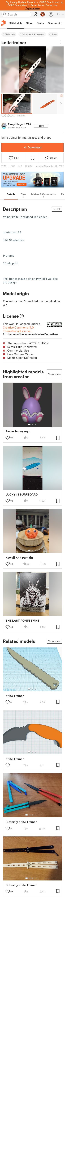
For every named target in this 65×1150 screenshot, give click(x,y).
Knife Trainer (15, 695)
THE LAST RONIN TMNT (23, 620)
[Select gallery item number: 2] (32, 424)
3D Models (10, 34)
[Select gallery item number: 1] (29, 424)
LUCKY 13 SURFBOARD (22, 494)
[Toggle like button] (8, 438)
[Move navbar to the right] (61, 23)
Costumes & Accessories (33, 34)
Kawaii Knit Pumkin (19, 557)
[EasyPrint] (35, 14)
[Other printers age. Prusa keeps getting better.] (32, 180)
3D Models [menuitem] (15, 23)
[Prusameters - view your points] (42, 14)
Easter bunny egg (17, 431)
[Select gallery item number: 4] (35, 815)
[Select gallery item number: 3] (35, 424)
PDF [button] (58, 209)
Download (34, 147)
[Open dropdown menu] (60, 42)
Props (54, 34)
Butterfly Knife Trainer (21, 822)
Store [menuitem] (29, 23)
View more (54, 374)
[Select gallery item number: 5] (38, 815)
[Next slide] (60, 104)
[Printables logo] (3, 23)
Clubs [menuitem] (40, 23)
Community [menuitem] (55, 23)
